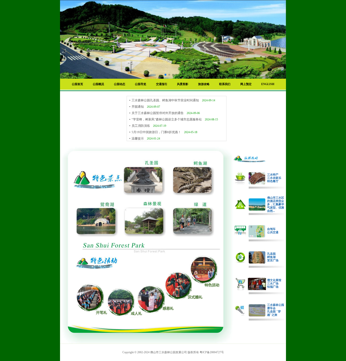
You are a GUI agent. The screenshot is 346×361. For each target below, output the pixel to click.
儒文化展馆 (274, 280)
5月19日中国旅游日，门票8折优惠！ (157, 132)
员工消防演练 (141, 125)
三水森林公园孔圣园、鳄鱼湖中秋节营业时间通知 (166, 100)
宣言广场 (272, 260)
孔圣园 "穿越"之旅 (274, 313)
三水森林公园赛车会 (275, 306)
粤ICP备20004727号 (212, 352)
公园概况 (98, 84)
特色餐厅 (272, 181)
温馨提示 (138, 138)
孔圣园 (271, 253)
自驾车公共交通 (272, 230)
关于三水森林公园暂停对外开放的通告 (158, 113)
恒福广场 (272, 286)
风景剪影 (182, 84)
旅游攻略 (203, 84)
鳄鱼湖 (271, 257)
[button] (165, 75)
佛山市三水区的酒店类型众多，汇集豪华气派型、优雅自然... (275, 204)
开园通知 (138, 106)
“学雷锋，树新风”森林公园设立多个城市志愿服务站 (167, 119)
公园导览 (140, 84)
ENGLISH (267, 84)
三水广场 (272, 283)
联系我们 (224, 84)
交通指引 (161, 84)
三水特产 (272, 174)
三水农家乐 (274, 178)
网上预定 (246, 84)
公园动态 (119, 84)
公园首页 (77, 84)
